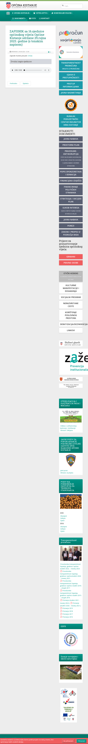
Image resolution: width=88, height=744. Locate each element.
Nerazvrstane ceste (70, 304)
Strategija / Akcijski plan (70, 200)
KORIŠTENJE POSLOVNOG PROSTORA (71, 315)
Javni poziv (64, 470)
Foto (33, 18)
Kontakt (45, 18)
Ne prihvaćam (68, 741)
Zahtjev (63, 518)
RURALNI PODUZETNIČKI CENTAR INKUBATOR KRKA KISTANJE (71, 120)
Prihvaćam (81, 741)
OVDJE (30, 56)
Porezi (70, 225)
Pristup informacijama (71, 85)
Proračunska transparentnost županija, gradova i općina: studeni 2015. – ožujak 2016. (71, 594)
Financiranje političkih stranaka (71, 189)
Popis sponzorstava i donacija (71, 173)
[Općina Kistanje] (21, 5)
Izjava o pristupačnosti (71, 76)
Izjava (62, 520)
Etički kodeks (70, 276)
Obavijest (63, 516)
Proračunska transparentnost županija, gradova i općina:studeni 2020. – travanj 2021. (70, 574)
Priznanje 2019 (67, 608)
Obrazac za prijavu (66, 473)
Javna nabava (71, 139)
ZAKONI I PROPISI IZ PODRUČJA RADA (70, 233)
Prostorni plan (70, 145)
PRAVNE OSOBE (71, 262)
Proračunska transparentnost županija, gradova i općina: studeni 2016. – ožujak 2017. (71, 584)
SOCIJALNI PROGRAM (71, 297)
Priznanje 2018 (67, 611)
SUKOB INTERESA (71, 210)
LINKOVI (71, 330)
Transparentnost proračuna (71, 65)
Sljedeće (26, 83)
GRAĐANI (70, 256)
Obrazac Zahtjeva (66, 430)
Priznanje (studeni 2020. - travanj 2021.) (70, 604)
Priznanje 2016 (67, 617)
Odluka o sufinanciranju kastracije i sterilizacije (68, 427)
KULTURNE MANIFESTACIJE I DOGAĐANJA (71, 288)
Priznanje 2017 (67, 614)
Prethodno (13, 83)
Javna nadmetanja (71, 92)
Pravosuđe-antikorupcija (71, 158)
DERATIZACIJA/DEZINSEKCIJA (71, 324)
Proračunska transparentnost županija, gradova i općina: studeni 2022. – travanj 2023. (70, 566)
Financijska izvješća (71, 180)
